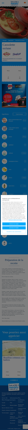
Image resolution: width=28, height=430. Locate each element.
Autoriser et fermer (14, 227)
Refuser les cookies (14, 223)
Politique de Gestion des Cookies (15, 219)
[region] (14, 215)
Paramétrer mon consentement (14, 231)
